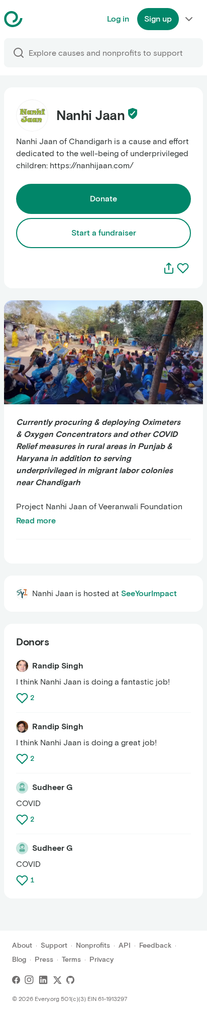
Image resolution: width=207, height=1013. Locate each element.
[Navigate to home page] (38, 19)
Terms (71, 959)
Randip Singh (57, 665)
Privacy (101, 959)
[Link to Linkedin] (43, 980)
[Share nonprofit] (169, 268)
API (125, 945)
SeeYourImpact (149, 593)
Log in (118, 19)
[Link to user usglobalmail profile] (22, 666)
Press (44, 959)
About (22, 945)
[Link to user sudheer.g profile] (22, 787)
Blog (19, 959)
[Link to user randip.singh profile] (22, 727)
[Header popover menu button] (189, 19)
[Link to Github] (70, 980)
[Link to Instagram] (29, 980)
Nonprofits (93, 945)
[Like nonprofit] (183, 268)
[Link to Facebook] (16, 980)
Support (54, 945)
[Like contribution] (23, 698)
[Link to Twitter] (57, 980)
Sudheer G (52, 787)
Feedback (155, 945)
